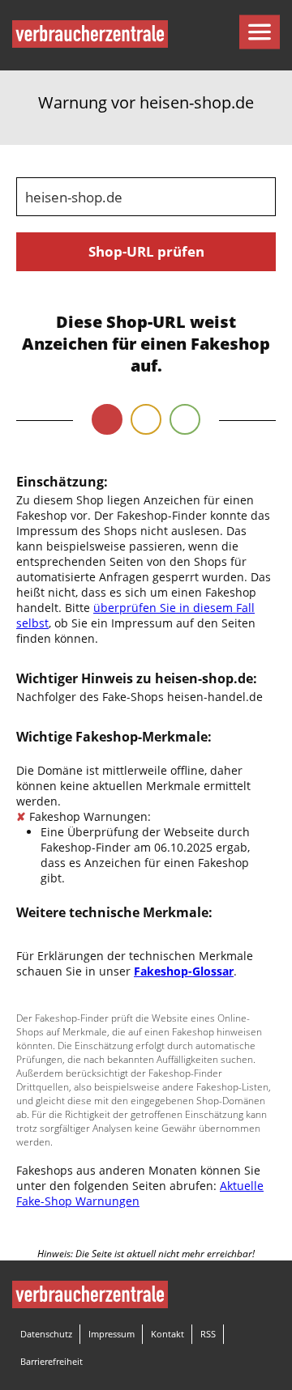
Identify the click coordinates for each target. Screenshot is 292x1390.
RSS (208, 1334)
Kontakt (167, 1334)
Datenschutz (46, 1334)
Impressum (111, 1334)
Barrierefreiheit (51, 1361)
